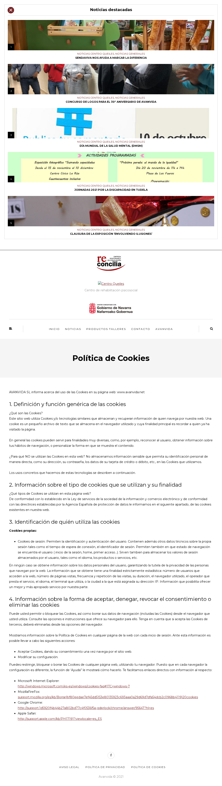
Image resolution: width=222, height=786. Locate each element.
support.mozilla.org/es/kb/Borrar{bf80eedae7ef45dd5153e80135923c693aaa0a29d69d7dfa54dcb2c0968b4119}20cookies (108, 697)
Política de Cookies (148, 767)
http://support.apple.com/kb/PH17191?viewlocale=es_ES (60, 719)
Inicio (54, 329)
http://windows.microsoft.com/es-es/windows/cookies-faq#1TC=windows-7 (74, 686)
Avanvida (164, 329)
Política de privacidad (105, 767)
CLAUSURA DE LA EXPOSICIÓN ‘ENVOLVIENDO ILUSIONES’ (111, 233)
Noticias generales (130, 53)
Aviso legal (69, 767)
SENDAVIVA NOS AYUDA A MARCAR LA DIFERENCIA (111, 57)
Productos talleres (106, 329)
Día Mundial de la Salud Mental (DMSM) (111, 145)
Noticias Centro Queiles (95, 53)
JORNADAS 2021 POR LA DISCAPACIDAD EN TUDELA (111, 189)
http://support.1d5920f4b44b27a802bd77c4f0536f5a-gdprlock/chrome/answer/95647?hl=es (86, 708)
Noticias (73, 329)
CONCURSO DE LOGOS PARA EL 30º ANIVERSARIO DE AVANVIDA (111, 101)
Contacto (140, 329)
